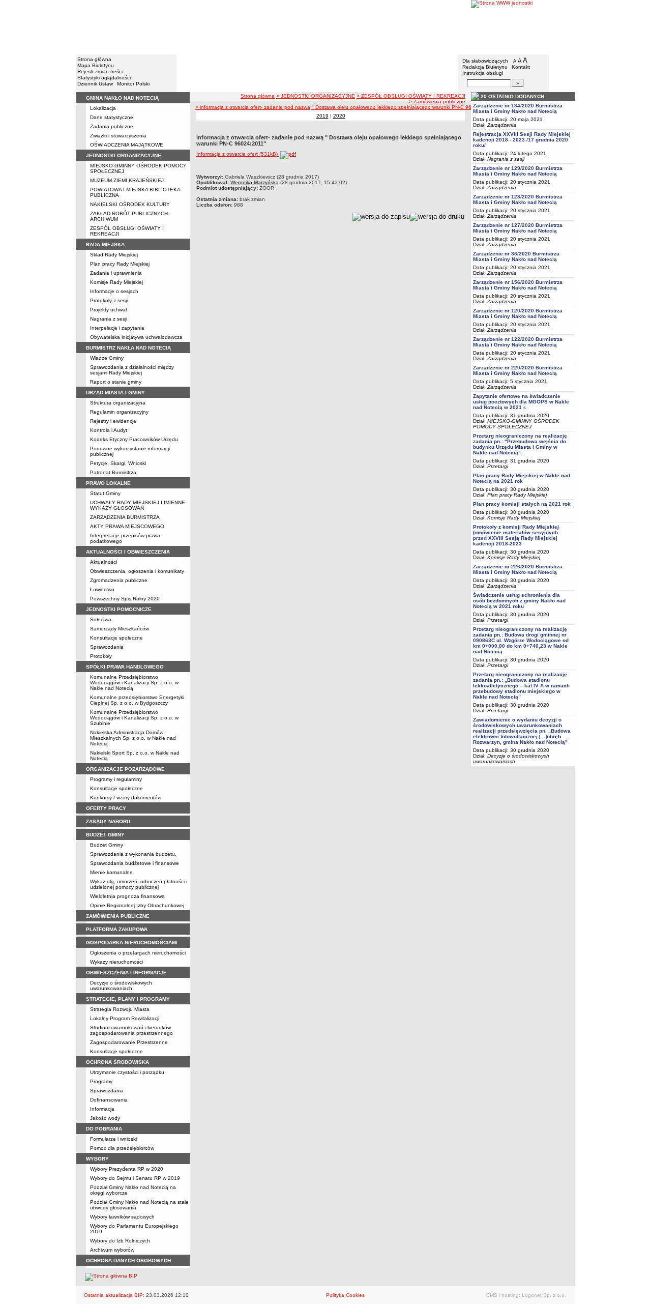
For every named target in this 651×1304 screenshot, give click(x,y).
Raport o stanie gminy (115, 382)
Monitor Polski (133, 83)
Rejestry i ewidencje (113, 421)
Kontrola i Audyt (108, 430)
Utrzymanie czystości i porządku (127, 1072)
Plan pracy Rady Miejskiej (120, 264)
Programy (101, 1081)
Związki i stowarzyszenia (118, 135)
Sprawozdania (107, 647)
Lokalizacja (103, 108)
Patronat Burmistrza (113, 472)
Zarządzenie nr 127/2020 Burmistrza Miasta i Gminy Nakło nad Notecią (518, 228)
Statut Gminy (105, 493)
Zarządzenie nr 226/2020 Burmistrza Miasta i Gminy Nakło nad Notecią (518, 569)
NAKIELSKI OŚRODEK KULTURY (130, 204)
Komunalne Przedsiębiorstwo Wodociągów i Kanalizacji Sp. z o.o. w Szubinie (134, 717)
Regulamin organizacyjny (119, 412)
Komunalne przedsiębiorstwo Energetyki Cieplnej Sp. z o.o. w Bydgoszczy (137, 700)
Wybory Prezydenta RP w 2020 (126, 1169)
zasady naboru (108, 821)
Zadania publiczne (111, 126)
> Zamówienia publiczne (437, 101)
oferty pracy (106, 808)
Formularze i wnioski (113, 1139)
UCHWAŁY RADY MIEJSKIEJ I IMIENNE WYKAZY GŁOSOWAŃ (137, 505)
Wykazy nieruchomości (116, 962)
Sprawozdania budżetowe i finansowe (134, 863)
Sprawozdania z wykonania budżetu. (133, 854)
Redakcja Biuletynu (485, 67)
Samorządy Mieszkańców (119, 628)
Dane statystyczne (111, 117)
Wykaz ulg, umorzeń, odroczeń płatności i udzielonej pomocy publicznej (138, 884)
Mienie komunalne (111, 872)
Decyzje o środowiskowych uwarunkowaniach (121, 985)
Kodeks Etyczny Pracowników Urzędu (134, 439)
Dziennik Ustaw (95, 83)
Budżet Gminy (106, 845)
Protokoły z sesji (109, 300)
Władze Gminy (107, 358)
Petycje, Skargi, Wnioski (118, 463)
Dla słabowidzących (485, 61)
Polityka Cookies (345, 1295)
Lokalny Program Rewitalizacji (124, 1018)
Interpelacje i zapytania (117, 328)
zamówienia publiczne (118, 916)
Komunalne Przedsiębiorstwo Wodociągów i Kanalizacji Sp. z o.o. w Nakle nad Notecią (134, 682)
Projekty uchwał (108, 309)
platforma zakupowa (116, 929)
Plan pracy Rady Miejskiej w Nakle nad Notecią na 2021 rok (521, 478)
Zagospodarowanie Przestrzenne (129, 1042)
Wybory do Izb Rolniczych (120, 1240)
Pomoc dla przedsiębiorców (122, 1148)
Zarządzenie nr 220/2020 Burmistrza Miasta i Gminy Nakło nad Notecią (518, 370)
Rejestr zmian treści (100, 71)
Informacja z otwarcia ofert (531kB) (237, 154)
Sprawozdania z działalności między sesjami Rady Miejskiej (132, 369)
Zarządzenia (501, 125)
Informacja (102, 1109)
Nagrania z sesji (108, 319)
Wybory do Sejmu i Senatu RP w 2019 (135, 1178)
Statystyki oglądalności (104, 77)
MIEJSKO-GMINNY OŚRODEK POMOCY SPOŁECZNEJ (516, 423)
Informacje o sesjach (114, 291)
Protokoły (101, 656)
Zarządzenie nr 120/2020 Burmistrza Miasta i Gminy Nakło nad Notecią (518, 313)
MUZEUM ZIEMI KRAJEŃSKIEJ (127, 180)
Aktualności (103, 562)
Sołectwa (100, 619)
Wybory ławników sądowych (122, 1217)
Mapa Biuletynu (95, 65)
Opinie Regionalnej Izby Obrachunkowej (137, 905)
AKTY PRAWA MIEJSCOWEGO (127, 526)
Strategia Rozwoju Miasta (120, 1009)
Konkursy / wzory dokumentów (125, 797)
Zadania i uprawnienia (116, 273)
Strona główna (94, 59)
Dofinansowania (109, 1100)
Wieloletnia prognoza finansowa (127, 896)
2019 (322, 116)
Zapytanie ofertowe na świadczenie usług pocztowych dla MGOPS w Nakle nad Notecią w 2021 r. (521, 401)
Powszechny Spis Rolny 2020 (125, 598)
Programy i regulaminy (116, 779)
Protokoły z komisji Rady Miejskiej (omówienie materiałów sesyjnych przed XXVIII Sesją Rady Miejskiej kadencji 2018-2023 (516, 535)
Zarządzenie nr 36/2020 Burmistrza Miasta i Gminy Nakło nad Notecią (516, 256)
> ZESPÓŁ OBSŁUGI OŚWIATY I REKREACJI (411, 96)
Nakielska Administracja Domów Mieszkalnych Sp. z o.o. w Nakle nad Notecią (133, 738)
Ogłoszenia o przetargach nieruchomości (138, 952)
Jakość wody (105, 1118)
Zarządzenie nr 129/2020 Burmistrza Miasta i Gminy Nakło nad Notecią (518, 171)
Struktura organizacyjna (117, 402)
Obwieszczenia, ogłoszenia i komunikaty (137, 571)
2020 (339, 116)
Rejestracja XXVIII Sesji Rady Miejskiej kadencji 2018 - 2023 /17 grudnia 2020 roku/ (522, 139)
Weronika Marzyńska (254, 182)
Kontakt (521, 67)
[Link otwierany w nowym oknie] (523, 26)
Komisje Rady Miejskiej (116, 282)
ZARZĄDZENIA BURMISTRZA (125, 517)
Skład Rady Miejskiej (114, 254)
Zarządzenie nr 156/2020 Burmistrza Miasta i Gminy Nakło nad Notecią (518, 285)
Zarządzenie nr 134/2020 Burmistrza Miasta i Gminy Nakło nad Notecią (518, 108)
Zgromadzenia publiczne (118, 580)
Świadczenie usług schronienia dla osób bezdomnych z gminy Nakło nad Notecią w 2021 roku (519, 600)
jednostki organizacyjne (123, 155)
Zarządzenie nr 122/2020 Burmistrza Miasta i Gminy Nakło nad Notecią (518, 341)
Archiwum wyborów (112, 1250)
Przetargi (497, 466)
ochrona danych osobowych (128, 1260)
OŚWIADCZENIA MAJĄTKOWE (126, 145)
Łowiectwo (102, 589)
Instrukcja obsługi (482, 73)
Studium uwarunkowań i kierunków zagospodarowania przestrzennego (131, 1030)
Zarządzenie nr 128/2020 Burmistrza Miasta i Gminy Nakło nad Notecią (518, 199)
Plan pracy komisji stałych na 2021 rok (522, 504)
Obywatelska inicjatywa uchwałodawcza (136, 337)
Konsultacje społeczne (116, 638)
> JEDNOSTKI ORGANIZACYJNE (315, 96)
